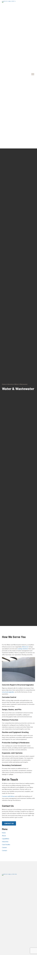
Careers (4, 847)
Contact (4, 850)
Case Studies (6, 844)
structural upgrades (8, 692)
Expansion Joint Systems (12, 753)
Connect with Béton (8, 796)
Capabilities (5, 838)
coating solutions (22, 648)
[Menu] (32, 74)
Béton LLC (25, 647)
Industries (10, 384)
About (4, 835)
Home (4, 384)
